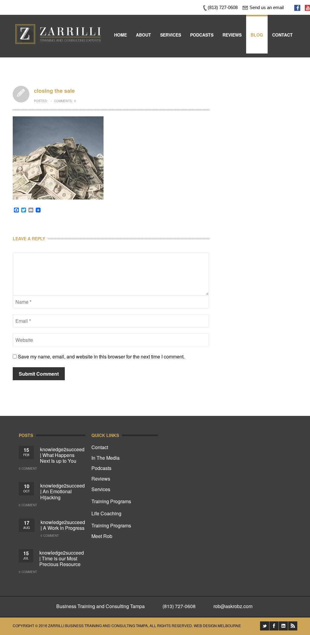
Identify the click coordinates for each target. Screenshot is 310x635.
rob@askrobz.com (232, 606)
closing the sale (21, 94)
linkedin (283, 625)
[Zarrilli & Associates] (58, 23)
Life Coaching (106, 513)
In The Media (105, 457)
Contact (99, 447)
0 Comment (28, 468)
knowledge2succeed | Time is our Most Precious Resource (61, 558)
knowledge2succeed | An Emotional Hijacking (62, 491)
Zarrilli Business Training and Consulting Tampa (98, 625)
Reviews (100, 478)
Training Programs (111, 501)
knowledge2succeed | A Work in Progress (63, 525)
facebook (274, 625)
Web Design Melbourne (217, 625)
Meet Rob (101, 536)
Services (100, 489)
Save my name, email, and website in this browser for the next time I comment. (101, 356)
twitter (264, 625)
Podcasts (101, 468)
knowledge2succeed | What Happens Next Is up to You (62, 455)
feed (292, 625)
